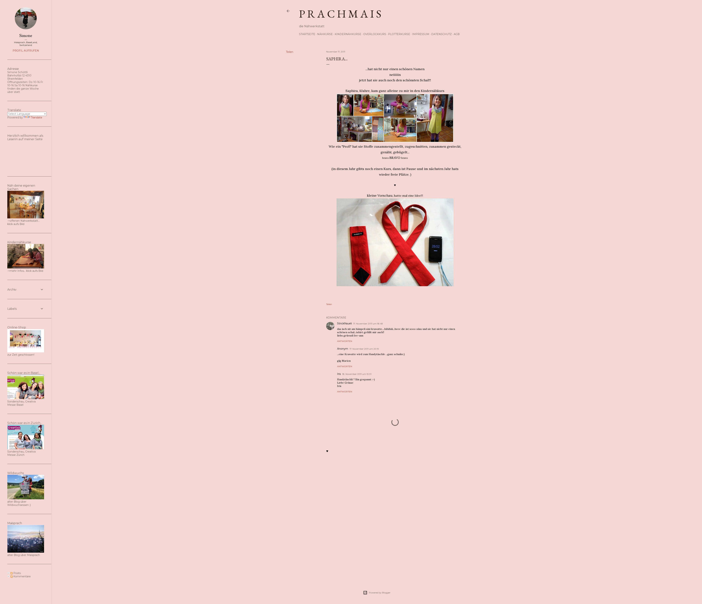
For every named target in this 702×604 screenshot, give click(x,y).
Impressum (420, 34)
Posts (17, 573)
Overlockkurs (374, 34)
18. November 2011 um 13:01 (356, 374)
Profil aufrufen (26, 50)
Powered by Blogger (379, 592)
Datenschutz (441, 34)
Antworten (344, 341)
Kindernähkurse (348, 34)
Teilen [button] (289, 52)
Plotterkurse (399, 34)
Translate (36, 117)
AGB (457, 34)
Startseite (307, 34)
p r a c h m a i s (340, 14)
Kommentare (22, 576)
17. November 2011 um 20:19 (364, 348)
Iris (339, 374)
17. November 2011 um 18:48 (368, 323)
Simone (25, 35)
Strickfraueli (344, 323)
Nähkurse (325, 34)
